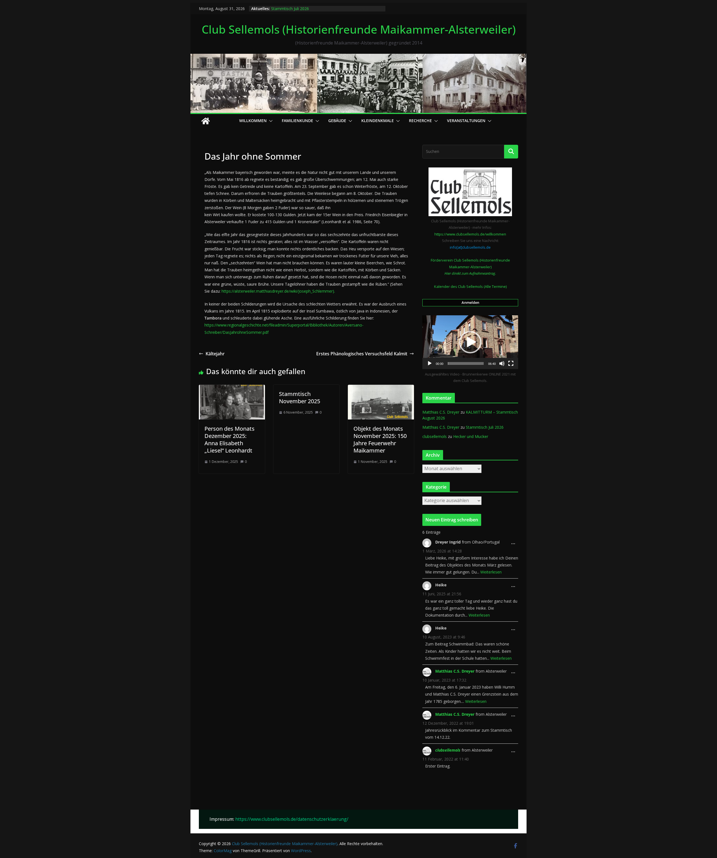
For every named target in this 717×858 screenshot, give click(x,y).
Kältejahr (215, 354)
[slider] (466, 363)
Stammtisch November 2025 (299, 397)
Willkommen (253, 120)
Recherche (420, 120)
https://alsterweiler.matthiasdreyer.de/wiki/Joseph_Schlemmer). (278, 291)
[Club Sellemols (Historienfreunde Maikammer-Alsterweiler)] (358, 58)
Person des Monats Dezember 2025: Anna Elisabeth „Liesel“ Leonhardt (229, 439)
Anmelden (470, 302)
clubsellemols (434, 436)
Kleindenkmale (377, 120)
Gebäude (337, 120)
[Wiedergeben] (429, 363)
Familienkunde (297, 120)
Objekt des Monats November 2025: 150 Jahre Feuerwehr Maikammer (380, 439)
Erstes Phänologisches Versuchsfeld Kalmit (361, 354)
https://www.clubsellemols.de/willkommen (470, 234)
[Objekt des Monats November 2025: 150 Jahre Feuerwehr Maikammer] (381, 389)
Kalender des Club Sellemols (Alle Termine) (470, 286)
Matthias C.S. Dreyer (440, 412)
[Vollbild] (511, 363)
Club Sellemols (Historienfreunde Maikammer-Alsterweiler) (359, 29)
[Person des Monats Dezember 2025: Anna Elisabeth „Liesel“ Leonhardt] (232, 389)
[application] (470, 342)
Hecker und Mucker (470, 436)
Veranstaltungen (466, 120)
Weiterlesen (491, 572)
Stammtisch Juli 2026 (290, 8)
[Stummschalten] (502, 363)
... (514, 544)
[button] (270, 121)
